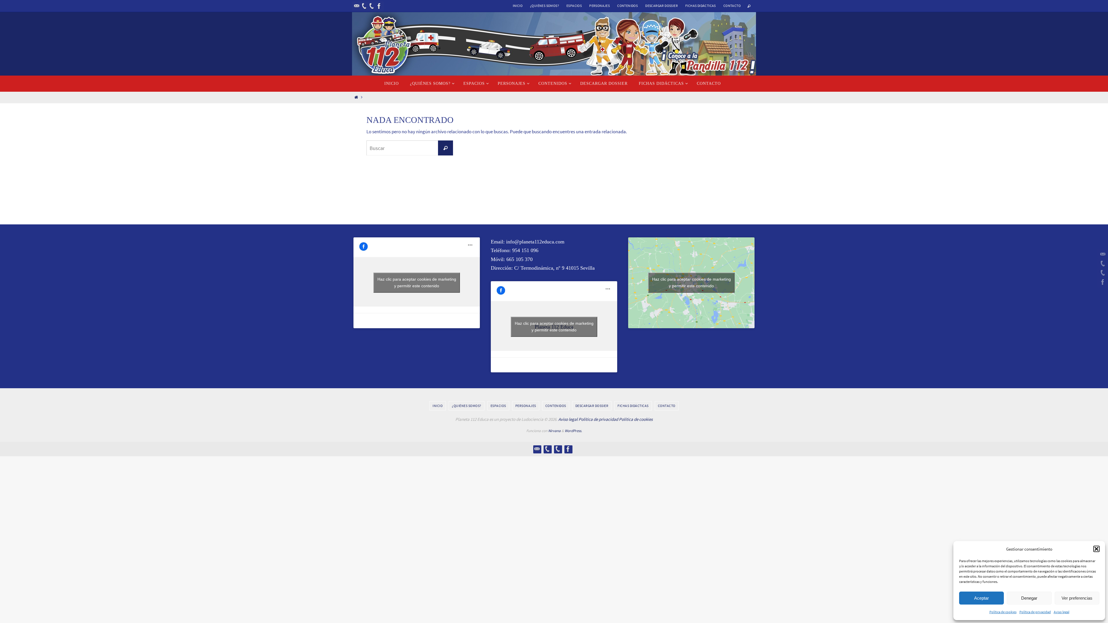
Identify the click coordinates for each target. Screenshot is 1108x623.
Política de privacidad (1035, 612)
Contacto (732, 5)
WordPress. (573, 430)
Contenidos (627, 5)
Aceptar (981, 598)
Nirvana (554, 430)
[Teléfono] (371, 6)
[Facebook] (379, 6)
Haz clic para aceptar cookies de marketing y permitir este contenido (416, 282)
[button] (1096, 549)
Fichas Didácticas (700, 5)
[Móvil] (364, 6)
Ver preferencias (1077, 598)
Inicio (518, 5)
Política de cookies (1003, 612)
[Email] (356, 6)
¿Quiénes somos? (544, 5)
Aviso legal (1061, 612)
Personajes (599, 5)
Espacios (574, 5)
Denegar (1029, 598)
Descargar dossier (661, 5)
